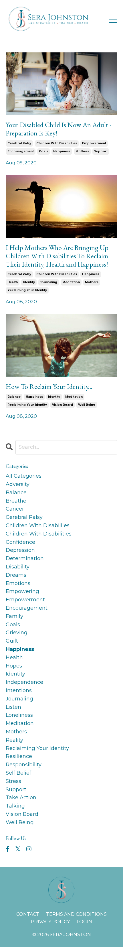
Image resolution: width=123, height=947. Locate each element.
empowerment (94, 143)
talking (15, 806)
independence (24, 682)
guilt (12, 641)
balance (14, 397)
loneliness (19, 715)
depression (20, 550)
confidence (20, 542)
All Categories (23, 476)
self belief (18, 773)
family (14, 616)
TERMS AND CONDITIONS (76, 914)
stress (13, 781)
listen (13, 707)
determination (25, 558)
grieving (16, 632)
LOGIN (84, 921)
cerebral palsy (19, 143)
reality (14, 740)
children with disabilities (56, 143)
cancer (15, 509)
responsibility (23, 764)
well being (86, 405)
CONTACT (27, 914)
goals (43, 151)
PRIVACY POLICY (50, 921)
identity (29, 282)
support (101, 151)
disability (17, 567)
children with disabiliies (38, 525)
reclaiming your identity (27, 290)
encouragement (20, 151)
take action (21, 797)
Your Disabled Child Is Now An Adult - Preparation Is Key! (59, 129)
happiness (61, 151)
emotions (18, 583)
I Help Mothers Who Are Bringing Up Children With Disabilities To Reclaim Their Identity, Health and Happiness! (57, 256)
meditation (71, 282)
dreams (16, 575)
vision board (62, 405)
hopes (14, 666)
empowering (22, 591)
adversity (17, 484)
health (12, 282)
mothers (82, 151)
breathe (16, 501)
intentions (19, 690)
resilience (19, 756)
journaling (48, 282)
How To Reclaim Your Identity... (49, 387)
